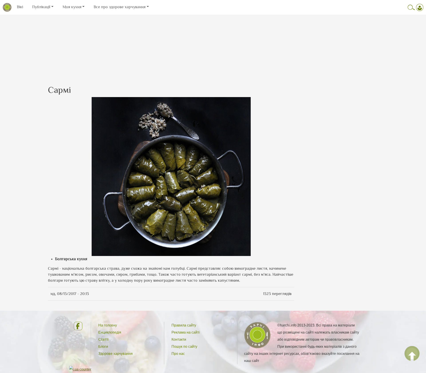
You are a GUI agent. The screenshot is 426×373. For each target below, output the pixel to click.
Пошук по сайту (184, 346)
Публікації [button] (41, 7)
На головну (107, 325)
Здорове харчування (115, 353)
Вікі (20, 7)
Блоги (103, 346)
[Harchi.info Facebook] (78, 326)
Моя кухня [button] (72, 7)
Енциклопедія (109, 332)
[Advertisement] (213, 46)
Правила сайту (184, 325)
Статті (103, 339)
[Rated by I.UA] (80, 369)
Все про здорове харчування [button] (120, 7)
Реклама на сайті (186, 332)
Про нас (178, 353)
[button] (171, 176)
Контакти (179, 339)
